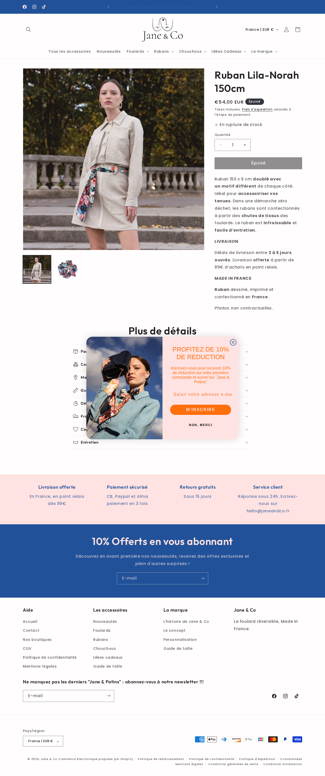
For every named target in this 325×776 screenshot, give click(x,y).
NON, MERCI (200, 425)
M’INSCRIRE (200, 409)
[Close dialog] (233, 342)
